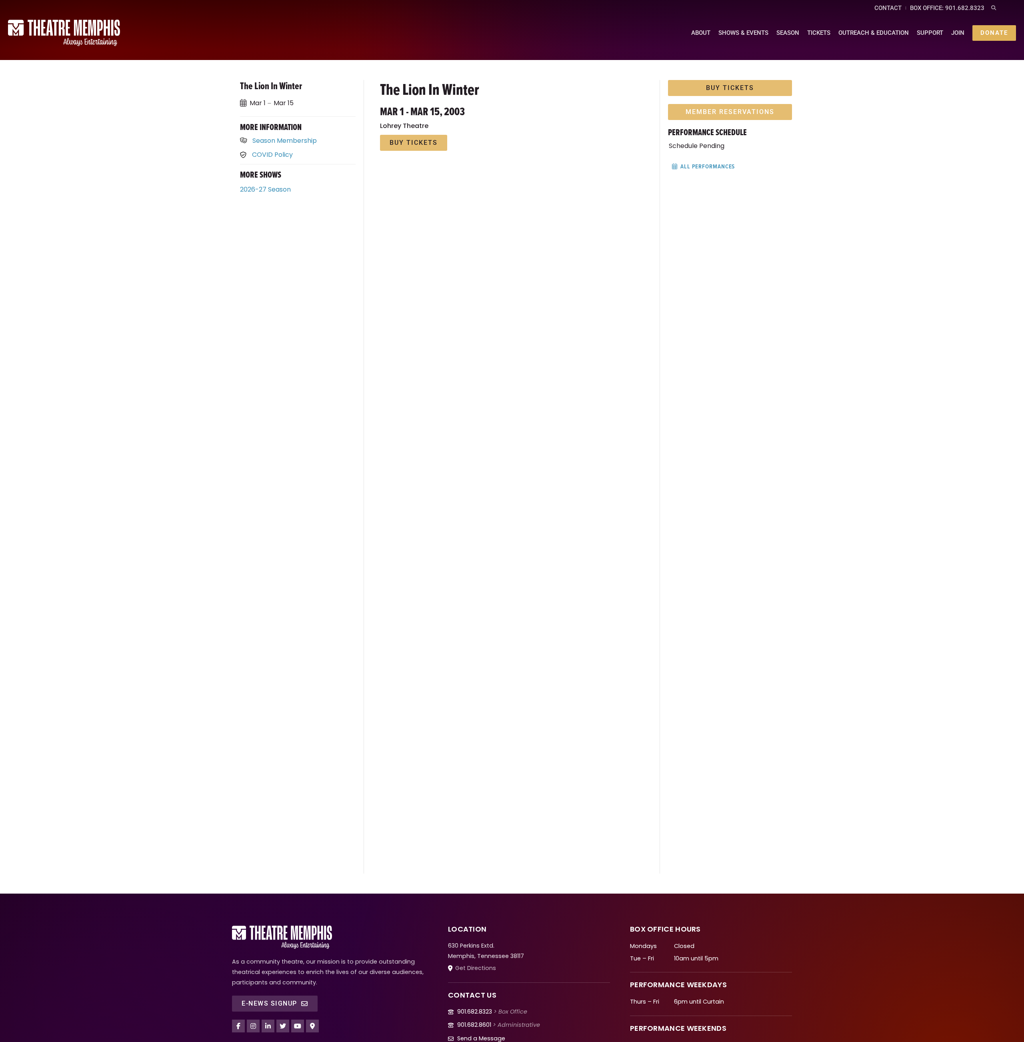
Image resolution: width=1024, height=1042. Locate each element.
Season (787, 32)
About (700, 32)
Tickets (818, 32)
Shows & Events (743, 32)
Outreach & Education (873, 32)
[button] (993, 8)
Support (930, 32)
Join (957, 32)
